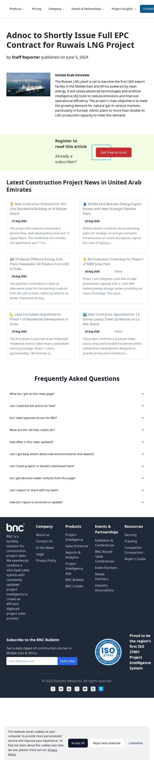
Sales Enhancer (76, 546)
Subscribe (67, 661)
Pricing (36, 9)
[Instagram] (77, 689)
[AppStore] (101, 689)
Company (55, 9)
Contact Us (44, 541)
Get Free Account (114, 152)
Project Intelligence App (74, 568)
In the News (45, 547)
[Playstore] (93, 689)
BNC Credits (74, 586)
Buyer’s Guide (135, 559)
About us (43, 535)
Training (131, 541)
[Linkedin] (69, 689)
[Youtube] (85, 689)
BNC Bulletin (74, 580)
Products (15, 9)
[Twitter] (61, 689)
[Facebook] (53, 689)
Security (131, 535)
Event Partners (106, 567)
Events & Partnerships (86, 9)
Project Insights (122, 9)
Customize (136, 743)
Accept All (78, 743)
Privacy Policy (46, 560)
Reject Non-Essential (107, 743)
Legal (40, 554)
